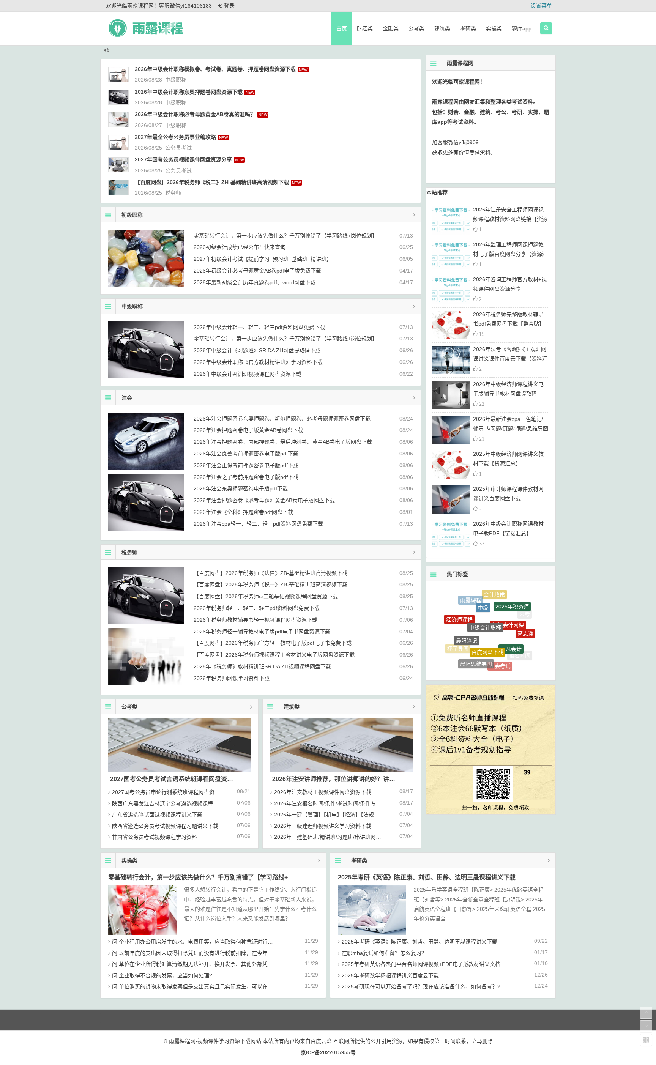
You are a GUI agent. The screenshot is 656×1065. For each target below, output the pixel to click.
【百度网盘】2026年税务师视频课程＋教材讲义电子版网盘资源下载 (274, 655)
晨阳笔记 (466, 619)
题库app (521, 28)
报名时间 (519, 648)
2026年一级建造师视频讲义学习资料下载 (322, 826)
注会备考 (471, 662)
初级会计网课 (508, 603)
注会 (126, 398)
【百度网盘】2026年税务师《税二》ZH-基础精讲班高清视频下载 (212, 182)
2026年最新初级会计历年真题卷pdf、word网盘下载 (254, 282)
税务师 (173, 193)
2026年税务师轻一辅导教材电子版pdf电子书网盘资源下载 (262, 632)
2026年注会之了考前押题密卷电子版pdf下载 (246, 477)
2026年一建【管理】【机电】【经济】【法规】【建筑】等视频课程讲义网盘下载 (365, 814)
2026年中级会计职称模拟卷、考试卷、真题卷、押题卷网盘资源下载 (215, 69)
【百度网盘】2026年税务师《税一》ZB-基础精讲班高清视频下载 (270, 584)
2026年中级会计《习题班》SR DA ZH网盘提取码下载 (257, 350)
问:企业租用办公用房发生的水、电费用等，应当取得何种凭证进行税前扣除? (202, 942)
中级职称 (175, 80)
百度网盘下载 (487, 624)
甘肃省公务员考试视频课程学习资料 (154, 837)
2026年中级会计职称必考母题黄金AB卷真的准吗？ (195, 114)
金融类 (391, 28)
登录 (229, 6)
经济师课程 (459, 610)
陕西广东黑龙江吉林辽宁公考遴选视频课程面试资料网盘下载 (183, 803)
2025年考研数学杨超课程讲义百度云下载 (390, 975)
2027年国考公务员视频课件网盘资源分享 (183, 159)
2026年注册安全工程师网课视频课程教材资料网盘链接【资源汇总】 (510, 219)
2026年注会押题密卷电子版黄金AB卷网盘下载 (248, 430)
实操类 (494, 28)
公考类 (416, 28)
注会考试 (500, 649)
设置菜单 (541, 6)
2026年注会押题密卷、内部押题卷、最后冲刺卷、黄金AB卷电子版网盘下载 (283, 442)
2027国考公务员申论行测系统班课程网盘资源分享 (171, 792)
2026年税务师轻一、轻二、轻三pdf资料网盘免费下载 (257, 608)
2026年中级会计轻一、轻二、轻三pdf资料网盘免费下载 (259, 327)
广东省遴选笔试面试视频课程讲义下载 (157, 814)
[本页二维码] (646, 1040)
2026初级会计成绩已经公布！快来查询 (239, 247)
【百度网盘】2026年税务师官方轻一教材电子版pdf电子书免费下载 (273, 643)
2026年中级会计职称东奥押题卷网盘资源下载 (189, 92)
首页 (341, 28)
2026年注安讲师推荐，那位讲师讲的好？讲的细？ (339, 779)
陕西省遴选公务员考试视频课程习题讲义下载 (165, 826)
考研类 (468, 28)
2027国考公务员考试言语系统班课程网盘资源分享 (177, 779)
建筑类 (442, 28)
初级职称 (132, 215)
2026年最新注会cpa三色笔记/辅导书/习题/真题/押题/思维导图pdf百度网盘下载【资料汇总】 (510, 428)
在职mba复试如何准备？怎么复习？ (384, 953)
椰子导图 (457, 639)
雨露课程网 (494, 665)
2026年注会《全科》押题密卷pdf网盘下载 (243, 512)
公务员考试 (178, 148)
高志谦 (525, 622)
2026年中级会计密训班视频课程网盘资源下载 (247, 374)
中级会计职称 (485, 602)
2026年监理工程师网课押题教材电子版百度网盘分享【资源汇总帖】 (510, 253)
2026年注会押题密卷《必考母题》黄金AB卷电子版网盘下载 (264, 500)
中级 (483, 594)
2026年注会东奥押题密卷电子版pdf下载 (241, 488)
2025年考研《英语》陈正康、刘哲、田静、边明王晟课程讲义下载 (427, 877)
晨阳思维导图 (476, 646)
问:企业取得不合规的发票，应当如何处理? (162, 975)
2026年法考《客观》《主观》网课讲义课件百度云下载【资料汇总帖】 (510, 358)
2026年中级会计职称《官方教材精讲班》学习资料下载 (258, 362)
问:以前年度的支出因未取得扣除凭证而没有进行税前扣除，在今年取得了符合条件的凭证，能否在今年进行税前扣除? (250, 953)
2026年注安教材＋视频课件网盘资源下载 (322, 792)
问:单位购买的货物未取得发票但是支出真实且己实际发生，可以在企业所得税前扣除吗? (215, 986)
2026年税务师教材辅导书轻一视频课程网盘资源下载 (255, 620)
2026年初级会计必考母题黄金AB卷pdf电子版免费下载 (257, 271)
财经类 (365, 28)
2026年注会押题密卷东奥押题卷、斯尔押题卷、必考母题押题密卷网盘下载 (282, 419)
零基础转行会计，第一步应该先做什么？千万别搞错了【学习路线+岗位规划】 (285, 236)
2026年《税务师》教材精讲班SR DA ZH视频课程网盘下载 (262, 666)
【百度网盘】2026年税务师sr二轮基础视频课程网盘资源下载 (266, 596)
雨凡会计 (511, 625)
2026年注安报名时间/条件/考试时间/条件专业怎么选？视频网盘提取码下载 (362, 803)
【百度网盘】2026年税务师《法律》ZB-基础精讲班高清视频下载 (270, 573)
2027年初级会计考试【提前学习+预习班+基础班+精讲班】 (263, 259)
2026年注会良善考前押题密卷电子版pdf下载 (246, 454)
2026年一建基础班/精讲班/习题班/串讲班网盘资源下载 (338, 837)
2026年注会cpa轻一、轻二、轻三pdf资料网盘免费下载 (258, 524)
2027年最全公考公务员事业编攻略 (175, 137)
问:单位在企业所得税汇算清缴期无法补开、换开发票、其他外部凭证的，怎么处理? (210, 964)
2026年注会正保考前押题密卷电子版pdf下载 (246, 465)
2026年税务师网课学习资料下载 (232, 678)
